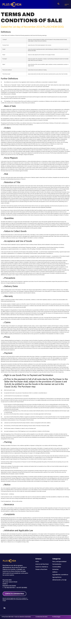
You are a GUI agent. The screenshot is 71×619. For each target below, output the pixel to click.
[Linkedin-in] (4, 608)
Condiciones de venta (41, 616)
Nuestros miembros (42, 567)
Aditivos (54, 572)
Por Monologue (56, 616)
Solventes (55, 569)
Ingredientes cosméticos (60, 574)
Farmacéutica (56, 564)
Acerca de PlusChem (42, 564)
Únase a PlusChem (41, 569)
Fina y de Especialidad (59, 561)
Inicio (37, 561)
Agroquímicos (56, 577)
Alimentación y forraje (59, 580)
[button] (58, 3)
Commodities (56, 567)
